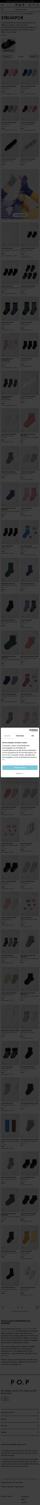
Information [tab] (20, 736)
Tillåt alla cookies (20, 767)
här (3, 759)
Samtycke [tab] (7, 736)
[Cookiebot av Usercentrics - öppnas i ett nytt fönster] (29, 730)
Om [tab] (33, 736)
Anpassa (19, 773)
